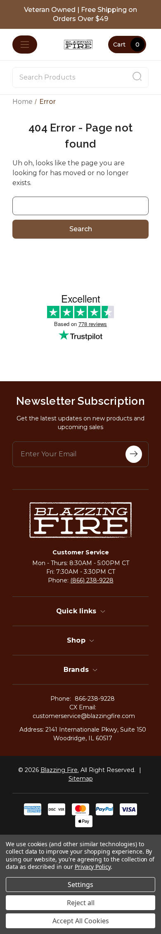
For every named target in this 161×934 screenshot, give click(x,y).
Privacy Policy (93, 867)
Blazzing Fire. (59, 770)
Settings (80, 884)
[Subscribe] (133, 454)
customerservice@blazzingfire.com (84, 716)
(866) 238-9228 (92, 580)
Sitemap (81, 778)
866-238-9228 (95, 698)
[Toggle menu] (24, 44)
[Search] (137, 77)
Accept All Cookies (80, 920)
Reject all (81, 902)
